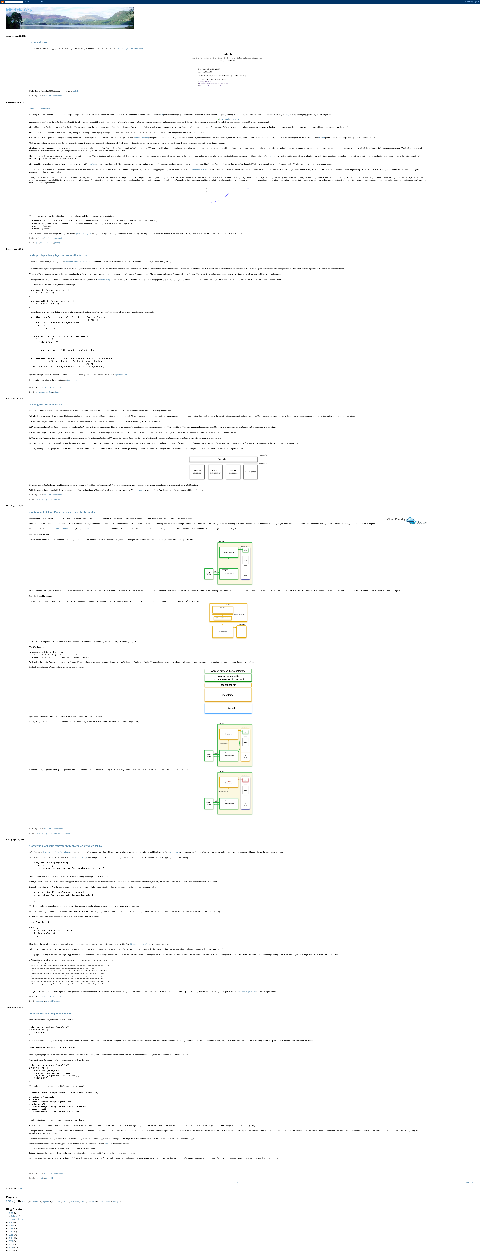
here (270, 156)
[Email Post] (63, 238)
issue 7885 (146, 944)
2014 (11, 1225)
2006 (11, 1250)
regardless (92, 164)
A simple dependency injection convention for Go (58, 255)
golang (57, 242)
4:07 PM (47, 494)
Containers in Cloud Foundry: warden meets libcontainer (63, 512)
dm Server (56, 1201)
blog (288, 114)
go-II (42, 242)
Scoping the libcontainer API (46, 404)
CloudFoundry (41, 499)
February (15, 1216)
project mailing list (83, 233)
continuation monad (200, 169)
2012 (11, 1231)
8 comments (57, 238)
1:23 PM (47, 828)
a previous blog (121, 374)
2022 (11, 1213)
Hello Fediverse (38, 42)
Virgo (24, 1201)
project (72, 529)
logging (65, 1178)
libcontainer (59, 499)
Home (235, 1182)
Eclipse (35, 1201)
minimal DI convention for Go (76, 261)
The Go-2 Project (39, 108)
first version (139, 490)
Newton (107, 1201)
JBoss (101, 1201)
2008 (11, 1244)
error (47, 1000)
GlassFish (92, 1201)
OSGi (9, 1201)
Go (161, 114)
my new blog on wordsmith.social (130, 48)
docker (50, 499)
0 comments (57, 95)
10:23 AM (48, 1173)
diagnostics (40, 1000)
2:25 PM (47, 996)
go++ (51, 242)
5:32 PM (47, 95)
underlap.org (78, 91)
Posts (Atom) (22, 1188)
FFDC (52, 1000)
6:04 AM (47, 238)
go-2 (37, 242)
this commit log (73, 380)
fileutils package (81, 857)
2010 (11, 1238)
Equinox (46, 1201)
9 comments (59, 1173)
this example (135, 944)
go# (46, 242)
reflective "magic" (105, 279)
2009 (11, 1241)
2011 (11, 1234)
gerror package (174, 852)
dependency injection (44, 391)
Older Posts (469, 1182)
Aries (84, 1201)
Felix (65, 1201)
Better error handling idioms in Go (56, 852)
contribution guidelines (247, 991)
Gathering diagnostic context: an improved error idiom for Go (66, 846)
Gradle (322, 137)
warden (67, 833)
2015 (11, 1222)
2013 (11, 1228)
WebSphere (74, 1201)
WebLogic (116, 1201)
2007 (11, 1247)
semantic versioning (141, 137)
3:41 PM (47, 387)
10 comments (58, 828)
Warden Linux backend (96, 529)
